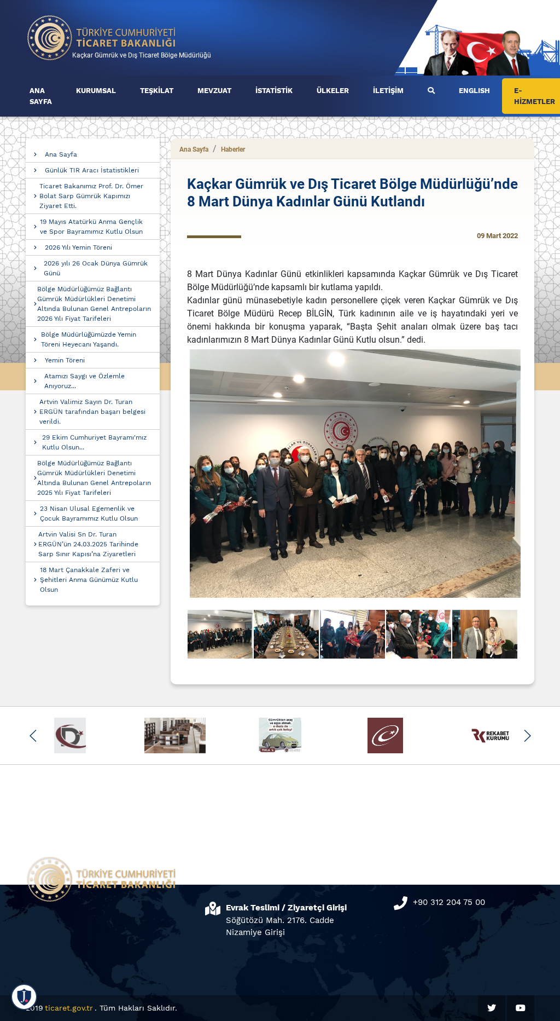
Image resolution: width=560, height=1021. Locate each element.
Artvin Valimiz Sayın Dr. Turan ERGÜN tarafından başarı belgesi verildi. (92, 411)
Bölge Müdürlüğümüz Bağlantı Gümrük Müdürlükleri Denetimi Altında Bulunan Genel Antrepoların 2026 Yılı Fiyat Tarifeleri (94, 303)
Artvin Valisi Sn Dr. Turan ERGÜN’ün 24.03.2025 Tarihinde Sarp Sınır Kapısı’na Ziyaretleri (88, 544)
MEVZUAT (214, 90)
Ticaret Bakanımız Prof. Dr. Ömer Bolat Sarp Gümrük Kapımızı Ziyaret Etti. (91, 196)
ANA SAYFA (41, 96)
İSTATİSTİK (274, 90)
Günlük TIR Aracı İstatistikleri (92, 170)
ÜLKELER (333, 90)
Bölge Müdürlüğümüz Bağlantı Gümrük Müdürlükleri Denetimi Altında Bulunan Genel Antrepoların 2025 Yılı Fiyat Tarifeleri (94, 478)
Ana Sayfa (61, 154)
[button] (33, 736)
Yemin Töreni (65, 360)
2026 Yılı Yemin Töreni (78, 247)
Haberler (233, 149)
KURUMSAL (96, 90)
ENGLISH (474, 90)
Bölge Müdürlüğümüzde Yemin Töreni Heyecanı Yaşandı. (88, 339)
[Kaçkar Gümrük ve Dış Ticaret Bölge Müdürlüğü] (102, 37)
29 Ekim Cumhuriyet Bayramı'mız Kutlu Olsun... (94, 442)
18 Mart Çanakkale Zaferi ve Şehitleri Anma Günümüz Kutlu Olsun (89, 579)
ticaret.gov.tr (69, 1007)
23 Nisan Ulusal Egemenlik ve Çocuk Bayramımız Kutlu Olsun (89, 513)
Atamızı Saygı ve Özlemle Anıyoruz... (84, 381)
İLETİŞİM (388, 90)
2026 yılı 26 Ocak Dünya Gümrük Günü (96, 268)
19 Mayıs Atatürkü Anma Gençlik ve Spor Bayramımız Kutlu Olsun (91, 226)
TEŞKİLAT (156, 90)
